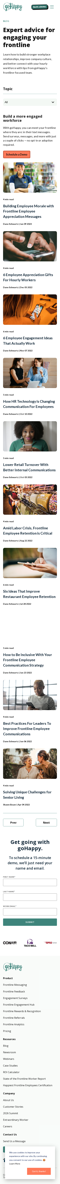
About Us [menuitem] (8, 1100)
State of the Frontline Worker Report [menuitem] (24, 1078)
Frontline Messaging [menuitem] (15, 984)
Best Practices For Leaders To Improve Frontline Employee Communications (27, 728)
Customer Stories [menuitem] (13, 1106)
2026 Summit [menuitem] (10, 1113)
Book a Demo (39, 6)
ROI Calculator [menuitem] (11, 1072)
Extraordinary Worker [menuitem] (15, 1120)
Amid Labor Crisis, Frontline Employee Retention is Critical (27, 530)
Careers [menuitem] (7, 1126)
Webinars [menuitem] (8, 1059)
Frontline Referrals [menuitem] (14, 1017)
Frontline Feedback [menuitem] (14, 991)
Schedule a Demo (16, 154)
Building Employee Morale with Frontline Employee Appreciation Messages (28, 211)
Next (46, 822)
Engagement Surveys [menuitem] (15, 998)
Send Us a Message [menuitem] (14, 1141)
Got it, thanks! (39, 1171)
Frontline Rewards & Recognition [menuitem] (22, 1011)
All (6, 102)
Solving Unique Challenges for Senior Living (27, 794)
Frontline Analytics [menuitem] (13, 1024)
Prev (13, 822)
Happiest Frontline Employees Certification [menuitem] (27, 1085)
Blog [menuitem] (5, 1045)
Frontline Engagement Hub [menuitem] (18, 1004)
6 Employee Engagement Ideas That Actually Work (28, 340)
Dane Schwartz (10, 224)
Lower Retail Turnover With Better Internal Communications (29, 467)
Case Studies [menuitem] (10, 1065)
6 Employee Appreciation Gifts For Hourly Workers (28, 277)
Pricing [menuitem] (7, 1031)
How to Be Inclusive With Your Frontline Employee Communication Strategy (27, 659)
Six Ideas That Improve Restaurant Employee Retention (29, 594)
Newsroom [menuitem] (9, 1052)
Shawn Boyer (9, 804)
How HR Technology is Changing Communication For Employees (29, 404)
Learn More (14, 1163)
